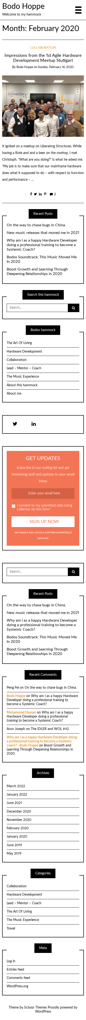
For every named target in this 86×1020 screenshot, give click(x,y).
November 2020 (19, 820)
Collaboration (43, 47)
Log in (11, 961)
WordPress (43, 1011)
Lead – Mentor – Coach (24, 368)
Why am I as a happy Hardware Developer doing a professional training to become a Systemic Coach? (42, 244)
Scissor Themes (35, 1007)
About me (14, 393)
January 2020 (17, 836)
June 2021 (14, 803)
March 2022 (16, 786)
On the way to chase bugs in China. (36, 225)
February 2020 (18, 828)
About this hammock (22, 385)
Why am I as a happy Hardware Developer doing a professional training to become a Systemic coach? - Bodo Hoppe (42, 741)
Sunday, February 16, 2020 (56, 67)
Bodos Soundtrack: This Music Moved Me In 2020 (42, 259)
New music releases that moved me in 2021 (43, 233)
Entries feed (15, 969)
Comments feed (18, 978)
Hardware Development (24, 351)
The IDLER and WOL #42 (50, 729)
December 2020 (19, 811)
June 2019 (14, 845)
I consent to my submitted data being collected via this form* (44, 507)
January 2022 (17, 794)
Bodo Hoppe (23, 6)
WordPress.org (17, 986)
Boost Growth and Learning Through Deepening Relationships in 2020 (37, 271)
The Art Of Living (19, 343)
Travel (11, 928)
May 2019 (14, 853)
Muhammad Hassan (21, 712)
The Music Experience (23, 376)
